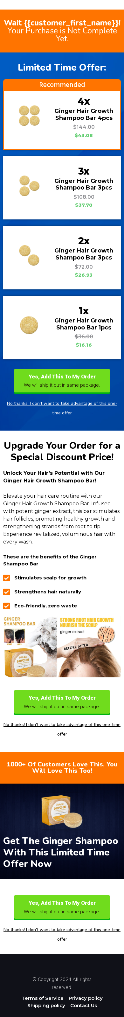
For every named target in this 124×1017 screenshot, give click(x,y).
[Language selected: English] (108, 1011)
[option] (108, 1011)
